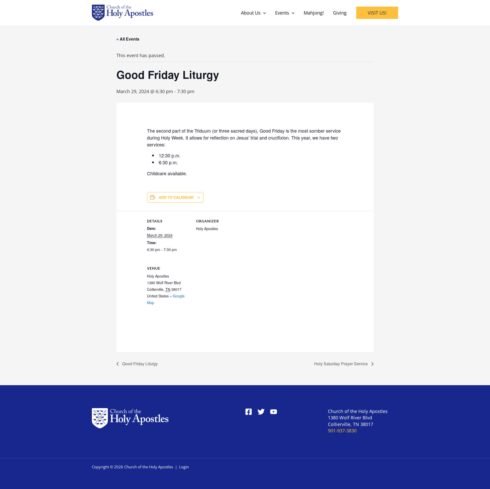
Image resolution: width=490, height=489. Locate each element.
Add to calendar (176, 197)
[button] (263, 13)
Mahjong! (314, 13)
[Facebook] (248, 411)
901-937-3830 (342, 431)
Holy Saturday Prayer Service (341, 364)
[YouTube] (273, 411)
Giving (340, 13)
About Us (251, 13)
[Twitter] (261, 411)
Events (282, 13)
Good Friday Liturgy (139, 364)
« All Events (127, 39)
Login (184, 466)
